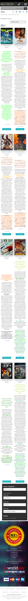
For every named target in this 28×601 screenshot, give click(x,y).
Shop (6, 14)
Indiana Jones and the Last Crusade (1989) (20, 123)
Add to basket (6, 129)
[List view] (4, 25)
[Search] (25, 8)
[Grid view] (2, 25)
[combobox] (12, 8)
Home (2, 14)
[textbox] (14, 489)
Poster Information (10, 588)
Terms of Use (6, 592)
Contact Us (23, 592)
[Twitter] (16, 12)
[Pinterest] (26, 12)
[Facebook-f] (13, 12)
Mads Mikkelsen (20, 110)
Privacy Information (15, 592)
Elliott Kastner (21, 339)
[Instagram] (23, 12)
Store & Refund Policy (21, 588)
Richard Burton (18, 332)
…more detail (6, 124)
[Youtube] (20, 12)
